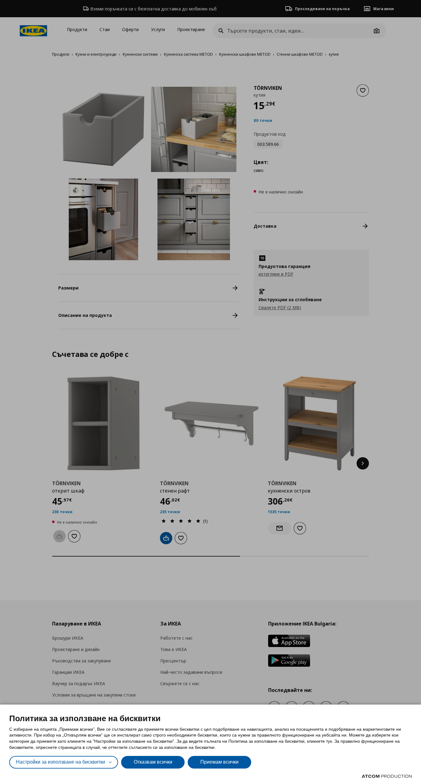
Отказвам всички (153, 762)
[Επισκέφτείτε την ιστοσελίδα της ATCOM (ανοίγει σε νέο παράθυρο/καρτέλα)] (387, 776)
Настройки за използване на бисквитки (60, 762)
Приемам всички (219, 762)
